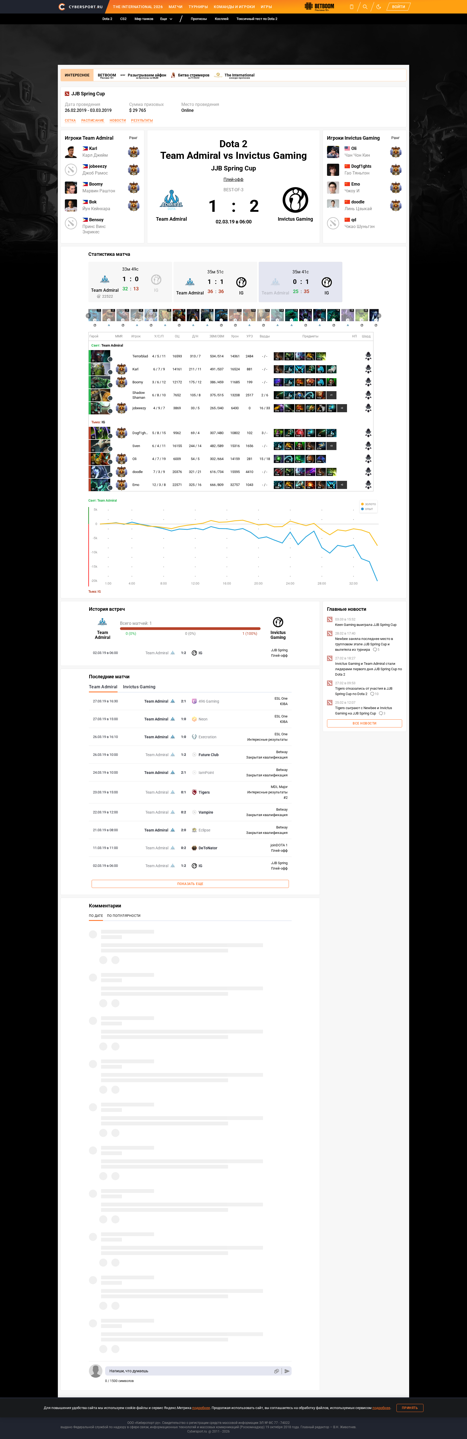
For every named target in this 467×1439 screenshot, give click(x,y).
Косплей (221, 19)
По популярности (124, 916)
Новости (118, 120)
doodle (137, 472)
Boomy (137, 382)
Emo (135, 485)
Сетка (70, 120)
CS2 (123, 19)
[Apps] (351, 7)
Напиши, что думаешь (128, 1371)
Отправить (287, 1371)
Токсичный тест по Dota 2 (256, 19)
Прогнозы (199, 19)
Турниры (198, 7)
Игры (266, 7)
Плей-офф (233, 179)
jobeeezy (139, 408)
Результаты (142, 120)
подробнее (201, 1408)
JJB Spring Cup (88, 93)
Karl (135, 369)
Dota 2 (107, 19)
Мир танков (144, 19)
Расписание (92, 120)
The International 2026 (138, 7)
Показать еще (190, 884)
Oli (134, 459)
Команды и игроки (234, 7)
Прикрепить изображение (276, 1371)
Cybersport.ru (197, 1431)
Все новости (364, 723)
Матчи (176, 7)
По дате (96, 916)
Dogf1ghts (140, 433)
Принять (410, 1408)
